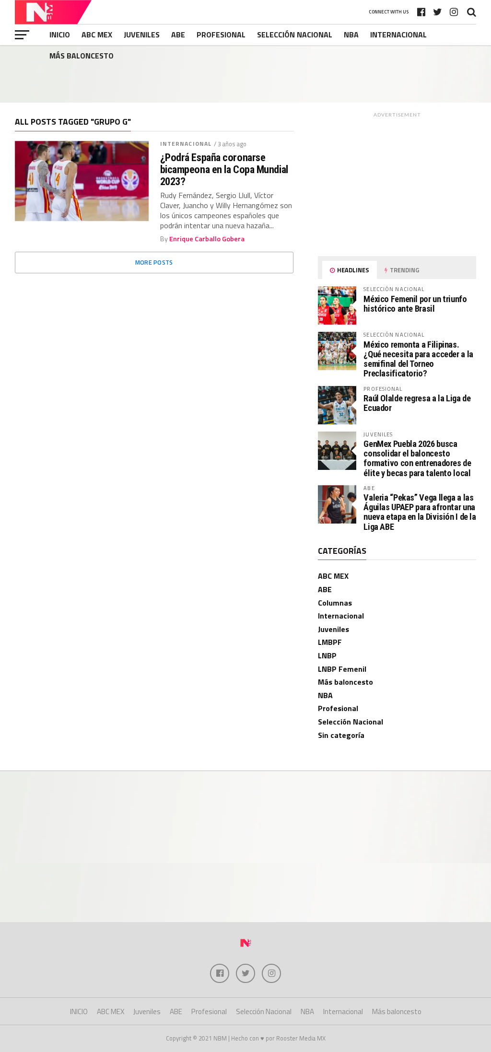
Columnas (335, 602)
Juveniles (142, 34)
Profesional (221, 34)
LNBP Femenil (342, 669)
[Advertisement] (245, 73)
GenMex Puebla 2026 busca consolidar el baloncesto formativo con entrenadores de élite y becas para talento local (417, 458)
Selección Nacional (294, 34)
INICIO (59, 34)
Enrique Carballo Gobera (207, 239)
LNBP (327, 655)
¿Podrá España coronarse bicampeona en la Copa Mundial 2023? (224, 169)
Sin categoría (341, 735)
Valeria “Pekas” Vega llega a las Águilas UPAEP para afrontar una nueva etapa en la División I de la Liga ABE (419, 512)
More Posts (154, 262)
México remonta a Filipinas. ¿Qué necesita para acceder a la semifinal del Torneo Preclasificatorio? (418, 359)
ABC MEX (97, 34)
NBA (351, 34)
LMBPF (330, 642)
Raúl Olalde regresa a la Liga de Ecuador (416, 403)
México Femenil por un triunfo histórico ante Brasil (415, 304)
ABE (178, 34)
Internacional (398, 34)
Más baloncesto (81, 55)
